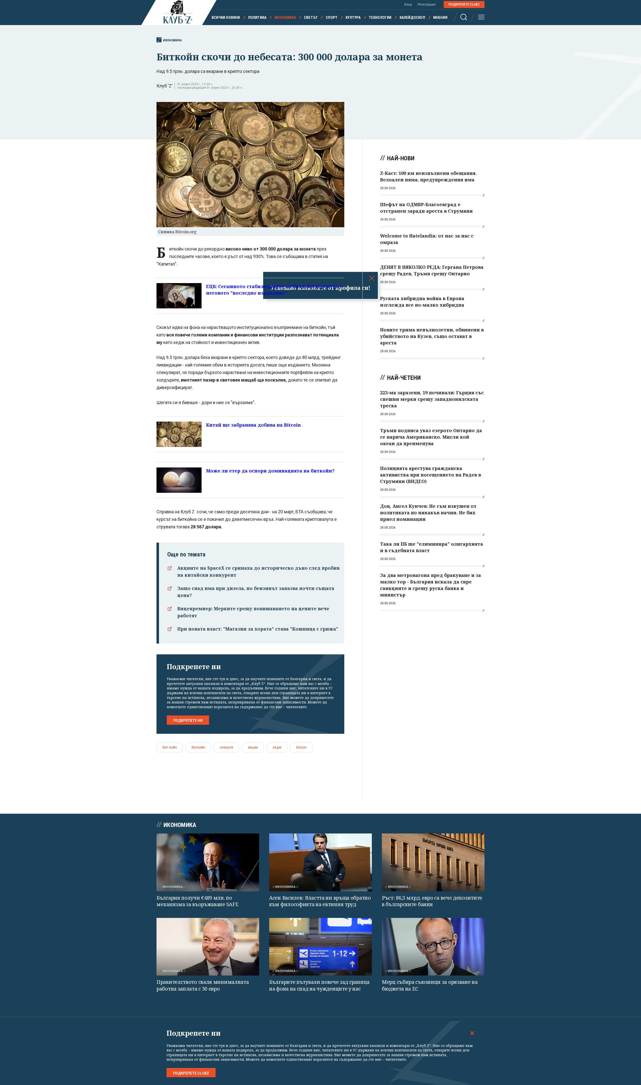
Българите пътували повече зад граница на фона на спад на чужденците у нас (319, 985)
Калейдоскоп (412, 17)
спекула (226, 747)
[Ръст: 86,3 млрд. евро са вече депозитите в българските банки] (433, 862)
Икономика (285, 17)
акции (253, 747)
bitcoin (301, 747)
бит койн (170, 747)
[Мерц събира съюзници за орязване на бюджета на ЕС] (433, 947)
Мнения (440, 17)
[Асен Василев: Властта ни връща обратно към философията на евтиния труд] (320, 862)
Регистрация (427, 4)
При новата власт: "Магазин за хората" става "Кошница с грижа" (257, 629)
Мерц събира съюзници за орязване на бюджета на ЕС (430, 985)
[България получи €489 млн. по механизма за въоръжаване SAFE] (207, 862)
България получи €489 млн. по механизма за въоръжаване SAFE (197, 901)
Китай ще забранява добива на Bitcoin (253, 425)
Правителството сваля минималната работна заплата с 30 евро (202, 985)
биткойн (198, 747)
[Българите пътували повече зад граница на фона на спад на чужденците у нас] (320, 947)
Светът (311, 17)
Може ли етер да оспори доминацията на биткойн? (270, 471)
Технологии (380, 17)
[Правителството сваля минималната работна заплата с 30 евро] (207, 947)
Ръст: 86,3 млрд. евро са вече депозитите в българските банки (432, 901)
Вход (408, 4)
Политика (257, 17)
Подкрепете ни (188, 720)
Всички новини (226, 17)
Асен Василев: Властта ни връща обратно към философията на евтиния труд (320, 901)
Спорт (332, 17)
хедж (277, 747)
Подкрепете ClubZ (464, 4)
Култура (353, 17)
